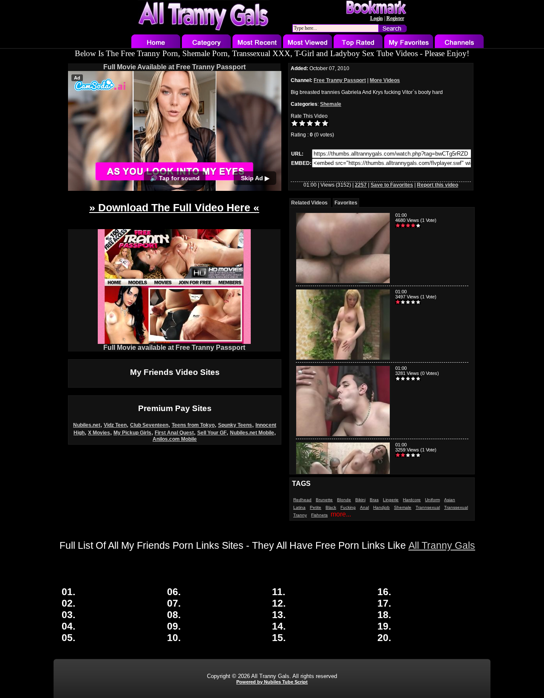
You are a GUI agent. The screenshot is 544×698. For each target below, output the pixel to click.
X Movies (99, 433)
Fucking (348, 507)
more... (341, 514)
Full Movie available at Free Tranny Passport (174, 347)
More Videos (385, 80)
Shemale (330, 104)
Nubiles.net (86, 425)
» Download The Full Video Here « (174, 207)
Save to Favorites (392, 185)
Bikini (360, 499)
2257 (361, 185)
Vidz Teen (115, 425)
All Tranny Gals (441, 545)
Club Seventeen (149, 425)
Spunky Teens (235, 425)
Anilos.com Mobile (175, 439)
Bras (374, 499)
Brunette (324, 499)
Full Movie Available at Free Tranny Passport (174, 67)
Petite (315, 507)
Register (395, 18)
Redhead (302, 499)
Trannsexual (428, 507)
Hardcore (412, 499)
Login (376, 18)
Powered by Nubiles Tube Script (272, 681)
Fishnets (319, 515)
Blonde (344, 499)
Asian (449, 499)
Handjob (381, 507)
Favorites (345, 203)
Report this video (437, 185)
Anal (364, 507)
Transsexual (456, 507)
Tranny (300, 515)
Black (331, 507)
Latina (299, 507)
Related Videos (309, 203)
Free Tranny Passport (340, 80)
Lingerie (391, 499)
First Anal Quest (174, 433)
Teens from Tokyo (193, 425)
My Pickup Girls (132, 433)
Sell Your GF (212, 433)
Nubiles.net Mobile (252, 433)
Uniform (432, 499)
